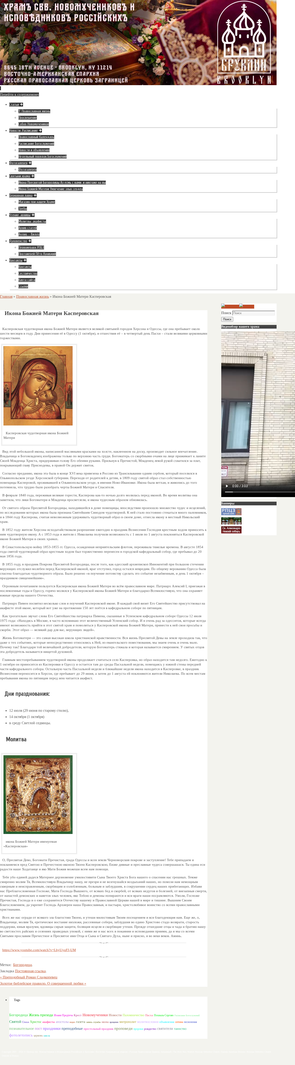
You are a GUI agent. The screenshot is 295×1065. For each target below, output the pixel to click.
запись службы (93, 1022)
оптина (179, 1022)
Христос (35, 1022)
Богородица (22, 965)
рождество (150, 1028)
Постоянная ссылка (30, 971)
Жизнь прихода (41, 1015)
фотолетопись (21, 1035)
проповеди (123, 1028)
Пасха (149, 1015)
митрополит (127, 1022)
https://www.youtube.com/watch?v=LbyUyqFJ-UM (39, 950)
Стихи (25, 1022)
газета (80, 1022)
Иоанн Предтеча (63, 1015)
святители (165, 1028)
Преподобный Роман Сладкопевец (28, 977)
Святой (15, 1021)
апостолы (62, 1022)
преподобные (72, 1028)
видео (72, 1022)
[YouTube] (230, 307)
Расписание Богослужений (187, 1015)
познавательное (21, 1028)
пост (38, 1028)
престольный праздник (98, 1028)
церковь (38, 1035)
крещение (114, 1022)
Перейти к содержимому (19, 94)
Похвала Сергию (164, 1015)
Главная (6, 296)
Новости (115, 1015)
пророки (138, 1028)
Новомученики (95, 1015)
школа (47, 1035)
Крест (78, 1015)
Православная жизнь (32, 296)
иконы (105, 1022)
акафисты (48, 1022)
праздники (52, 1028)
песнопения (190, 1022)
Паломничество (133, 1015)
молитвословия (147, 1022)
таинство (180, 1028)
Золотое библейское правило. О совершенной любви (43, 983)
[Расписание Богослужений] (246, 307)
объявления (166, 1022)
